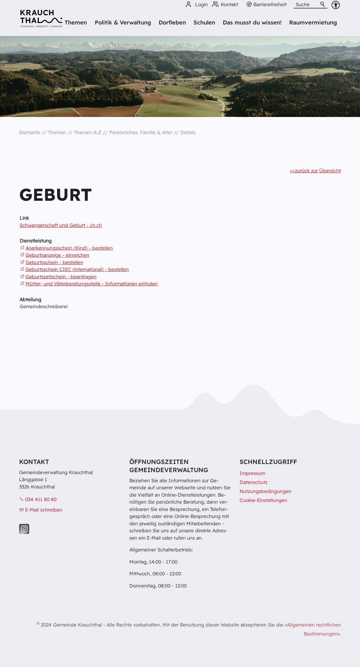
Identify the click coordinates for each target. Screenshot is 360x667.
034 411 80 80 (41, 499)
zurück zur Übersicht (318, 170)
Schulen (204, 22)
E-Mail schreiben (43, 510)
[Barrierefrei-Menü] (336, 5)
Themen (76, 22)
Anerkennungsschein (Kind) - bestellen (69, 248)
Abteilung (30, 299)
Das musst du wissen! (252, 22)
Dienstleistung (36, 241)
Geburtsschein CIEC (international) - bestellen (77, 269)
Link (24, 218)
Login (201, 4)
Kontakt (229, 4)
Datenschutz (253, 482)
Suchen (322, 4)
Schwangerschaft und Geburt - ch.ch (61, 225)
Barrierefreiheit (270, 4)
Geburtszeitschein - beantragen (61, 277)
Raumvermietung (313, 22)
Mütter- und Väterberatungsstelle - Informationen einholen (92, 284)
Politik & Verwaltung (123, 22)
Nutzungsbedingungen (265, 491)
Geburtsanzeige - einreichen (57, 255)
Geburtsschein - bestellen (54, 262)
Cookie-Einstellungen (263, 500)
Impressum (252, 473)
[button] (24, 529)
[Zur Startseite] (41, 20)
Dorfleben (172, 22)
